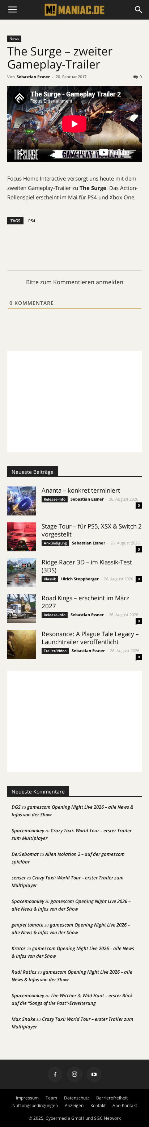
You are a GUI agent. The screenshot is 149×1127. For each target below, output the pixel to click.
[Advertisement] (74, 401)
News (14, 38)
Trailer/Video (55, 650)
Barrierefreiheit (112, 1098)
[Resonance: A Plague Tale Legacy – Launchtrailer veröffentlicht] (21, 644)
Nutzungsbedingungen (35, 1105)
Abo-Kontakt (124, 1105)
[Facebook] (55, 1074)
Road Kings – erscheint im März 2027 (85, 602)
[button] (139, 10)
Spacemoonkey (28, 830)
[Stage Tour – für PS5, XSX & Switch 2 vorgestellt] (21, 536)
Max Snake (23, 1019)
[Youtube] (94, 1074)
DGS (16, 807)
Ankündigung (55, 543)
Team (51, 1098)
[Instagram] (74, 1074)
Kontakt (98, 1105)
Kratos (19, 948)
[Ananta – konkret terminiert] (21, 500)
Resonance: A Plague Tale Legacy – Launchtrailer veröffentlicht (90, 638)
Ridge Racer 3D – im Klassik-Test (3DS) (87, 566)
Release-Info (54, 499)
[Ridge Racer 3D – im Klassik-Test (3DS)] (21, 572)
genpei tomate (27, 924)
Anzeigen (74, 1105)
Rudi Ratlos (24, 972)
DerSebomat (25, 854)
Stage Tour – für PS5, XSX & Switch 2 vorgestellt (92, 530)
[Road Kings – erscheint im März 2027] (21, 608)
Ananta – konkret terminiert (81, 490)
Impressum (27, 1098)
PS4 (31, 220)
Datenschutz (76, 1098)
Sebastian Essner (33, 76)
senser (19, 877)
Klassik (50, 578)
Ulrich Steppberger (80, 578)
